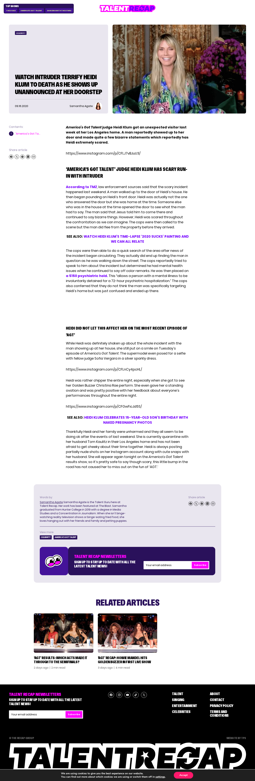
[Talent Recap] (127, 8)
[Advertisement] (127, 308)
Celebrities (181, 712)
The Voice (11, 11)
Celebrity (20, 33)
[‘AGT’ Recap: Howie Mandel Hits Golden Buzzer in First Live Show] (127, 633)
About (215, 694)
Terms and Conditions (219, 713)
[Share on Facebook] (11, 157)
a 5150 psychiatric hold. (87, 275)
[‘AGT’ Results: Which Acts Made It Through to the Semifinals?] (63, 633)
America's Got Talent (31, 11)
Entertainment (184, 706)
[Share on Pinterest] (22, 157)
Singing (178, 700)
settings (160, 777)
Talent (177, 694)
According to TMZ (81, 187)
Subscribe (200, 565)
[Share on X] (17, 157)
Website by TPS (236, 738)
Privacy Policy (221, 706)
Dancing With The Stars (59, 11)
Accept (183, 775)
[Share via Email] (33, 157)
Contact (217, 700)
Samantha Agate (51, 502)
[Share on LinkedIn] (28, 157)
